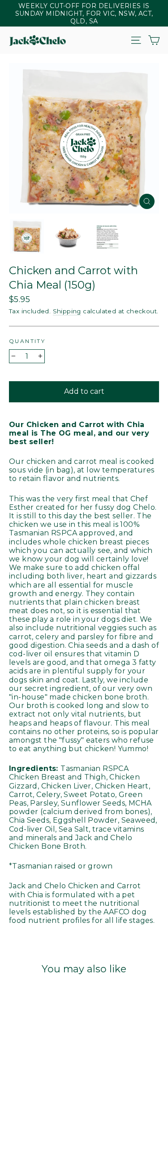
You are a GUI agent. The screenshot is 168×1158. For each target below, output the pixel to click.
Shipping (67, 311)
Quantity (27, 341)
